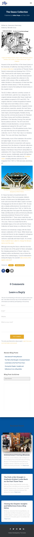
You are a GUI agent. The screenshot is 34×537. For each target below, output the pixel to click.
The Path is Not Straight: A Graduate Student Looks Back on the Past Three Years (16, 479)
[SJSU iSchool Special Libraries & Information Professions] (5, 3)
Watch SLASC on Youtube (20, 529)
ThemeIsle (23, 533)
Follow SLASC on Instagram (16, 529)
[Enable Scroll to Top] (30, 533)
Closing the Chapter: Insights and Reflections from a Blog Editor (15, 506)
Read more (26, 465)
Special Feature (20, 265)
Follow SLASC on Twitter (13, 529)
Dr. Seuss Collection (7, 69)
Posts (11, 265)
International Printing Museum (13, 356)
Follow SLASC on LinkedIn (23, 529)
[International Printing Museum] (17, 442)
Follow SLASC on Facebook (10, 529)
